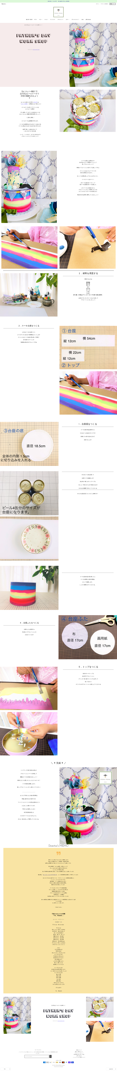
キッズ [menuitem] (46, 19)
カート (113, 3)
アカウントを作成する (104, 3)
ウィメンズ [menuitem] (52, 19)
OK (50, 1056)
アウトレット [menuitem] (60, 19)
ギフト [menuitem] (35, 19)
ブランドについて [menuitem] (75, 19)
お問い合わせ (79, 1056)
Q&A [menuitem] (83, 19)
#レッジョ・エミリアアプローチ (50, 874)
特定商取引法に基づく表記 (79, 1054)
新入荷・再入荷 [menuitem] (29, 19)
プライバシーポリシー (79, 1053)
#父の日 (35, 102)
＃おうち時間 (24, 104)
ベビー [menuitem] (40, 19)
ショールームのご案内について (79, 1057)
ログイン (97, 3)
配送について (79, 1050)
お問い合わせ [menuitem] (88, 19)
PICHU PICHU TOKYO (60, 1065)
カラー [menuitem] (67, 19)
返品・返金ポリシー (79, 1051)
